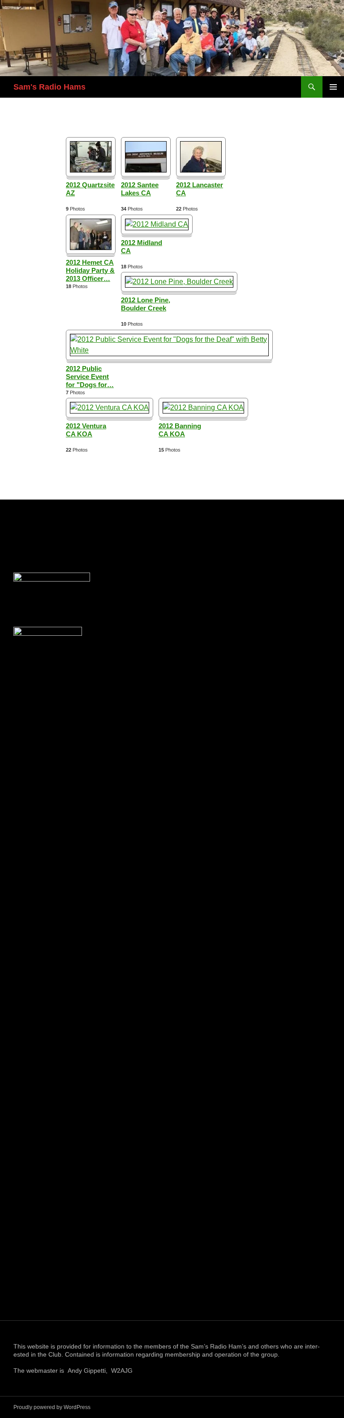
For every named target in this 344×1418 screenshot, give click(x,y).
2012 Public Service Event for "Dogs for (90, 376)
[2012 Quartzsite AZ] (91, 156)
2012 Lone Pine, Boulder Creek (145, 304)
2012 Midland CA (141, 246)
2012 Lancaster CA (199, 189)
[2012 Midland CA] (157, 224)
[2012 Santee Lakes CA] (146, 156)
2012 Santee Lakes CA (140, 189)
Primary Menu (333, 87)
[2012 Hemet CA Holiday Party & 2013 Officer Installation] (91, 233)
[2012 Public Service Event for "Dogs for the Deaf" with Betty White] (169, 344)
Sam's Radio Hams (49, 86)
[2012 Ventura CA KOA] (109, 407)
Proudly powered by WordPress (51, 1407)
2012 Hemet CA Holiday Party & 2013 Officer (90, 270)
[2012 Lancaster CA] (201, 156)
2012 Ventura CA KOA (86, 430)
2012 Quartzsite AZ (90, 189)
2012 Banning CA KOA (180, 430)
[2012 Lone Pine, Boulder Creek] (179, 281)
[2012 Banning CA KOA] (203, 407)
